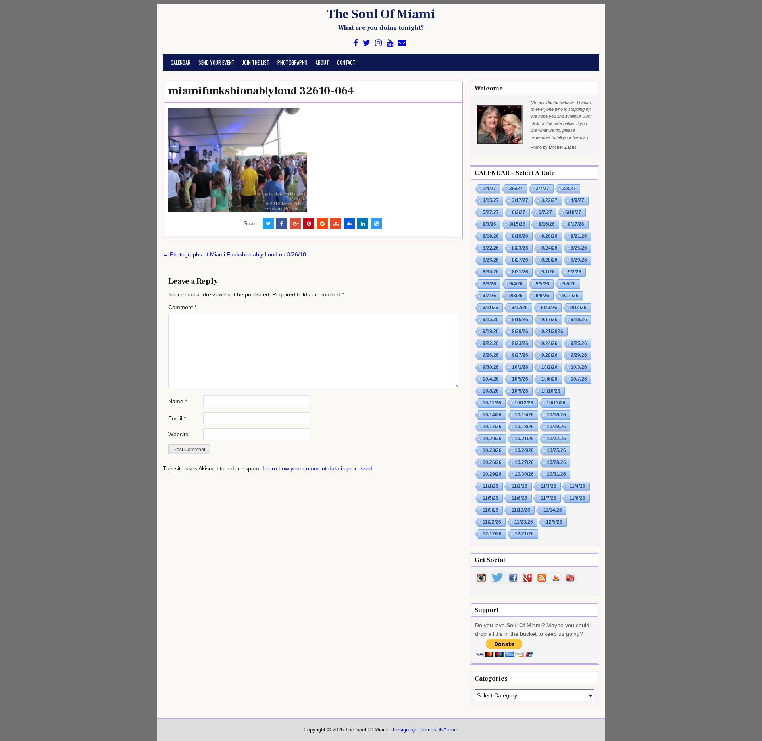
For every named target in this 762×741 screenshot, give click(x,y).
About (322, 62)
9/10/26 (570, 295)
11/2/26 (519, 486)
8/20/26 (549, 236)
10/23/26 (492, 450)
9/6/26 (569, 284)
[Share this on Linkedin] (362, 223)
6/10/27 (573, 212)
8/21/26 (579, 236)
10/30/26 (524, 474)
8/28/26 (549, 260)
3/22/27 (549, 200)
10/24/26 (524, 450)
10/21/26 (524, 438)
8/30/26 (491, 272)
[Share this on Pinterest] (308, 223)
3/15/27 (491, 200)
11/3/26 (548, 486)
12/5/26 (554, 522)
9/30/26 (491, 367)
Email (177, 418)
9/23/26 (520, 343)
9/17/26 (549, 319)
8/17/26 (576, 224)
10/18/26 (524, 426)
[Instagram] (378, 43)
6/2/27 (518, 212)
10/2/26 (549, 367)
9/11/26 (490, 307)
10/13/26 (556, 403)
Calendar (180, 62)
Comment (182, 307)
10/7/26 (579, 379)
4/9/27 (577, 200)
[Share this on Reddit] (322, 223)
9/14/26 (578, 307)
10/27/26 (524, 462)
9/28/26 (549, 355)
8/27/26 (520, 260)
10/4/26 (491, 379)
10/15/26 (524, 415)
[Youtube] (390, 43)
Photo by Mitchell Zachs (554, 147)
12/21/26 (524, 534)
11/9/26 (490, 510)
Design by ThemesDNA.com (425, 730)
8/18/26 (491, 236)
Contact (346, 62)
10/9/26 (520, 391)
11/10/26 (521, 510)
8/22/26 (491, 248)
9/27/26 (520, 355)
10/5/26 (520, 379)
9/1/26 (548, 272)
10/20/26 (492, 438)
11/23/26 (523, 522)
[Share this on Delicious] (376, 223)
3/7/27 (542, 188)
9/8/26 (516, 295)
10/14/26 (492, 415)
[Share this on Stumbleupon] (335, 223)
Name (177, 401)
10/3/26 (579, 367)
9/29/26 (579, 355)
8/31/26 (520, 272)
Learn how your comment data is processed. (318, 468)
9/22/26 (491, 343)
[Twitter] (366, 43)
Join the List (255, 62)
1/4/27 (489, 188)
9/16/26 (520, 319)
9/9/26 (542, 295)
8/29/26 (579, 260)
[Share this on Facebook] (281, 223)
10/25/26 (556, 450)
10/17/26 (492, 426)
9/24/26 (549, 343)
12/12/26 (492, 534)
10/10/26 (550, 391)
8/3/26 (489, 224)
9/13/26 (549, 307)
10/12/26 (523, 403)
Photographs (292, 62)
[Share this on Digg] (349, 223)
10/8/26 (491, 391)
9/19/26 (491, 331)
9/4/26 (516, 284)
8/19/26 (520, 236)
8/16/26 (547, 224)
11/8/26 (577, 498)
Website (178, 434)
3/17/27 (520, 200)
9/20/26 (520, 331)
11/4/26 (577, 486)
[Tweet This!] (268, 223)
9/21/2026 (552, 331)
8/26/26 (491, 260)
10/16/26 (556, 415)
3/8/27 (569, 188)
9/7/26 (489, 295)
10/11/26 (492, 403)
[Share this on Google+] (295, 223)
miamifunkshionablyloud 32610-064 (261, 91)
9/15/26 (491, 319)
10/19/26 (556, 426)
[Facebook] (356, 43)
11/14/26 (552, 510)
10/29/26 (492, 474)
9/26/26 (491, 355)
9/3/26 (489, 284)
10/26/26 (492, 462)
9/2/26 (574, 272)
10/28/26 (556, 462)
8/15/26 (517, 224)
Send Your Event (216, 62)
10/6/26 (549, 379)
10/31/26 (556, 474)
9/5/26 (542, 284)
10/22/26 (556, 438)
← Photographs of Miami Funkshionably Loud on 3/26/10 (234, 254)
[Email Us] (402, 43)
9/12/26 (520, 307)
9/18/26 (579, 319)
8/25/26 (579, 248)
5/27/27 (491, 212)
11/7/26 (548, 498)
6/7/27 (545, 212)
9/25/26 (579, 343)
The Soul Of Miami (381, 14)
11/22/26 (492, 522)
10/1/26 (520, 367)
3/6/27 (516, 188)
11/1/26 (490, 486)
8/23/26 (520, 248)
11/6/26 (519, 498)
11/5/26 (490, 498)
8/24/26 (549, 248)
